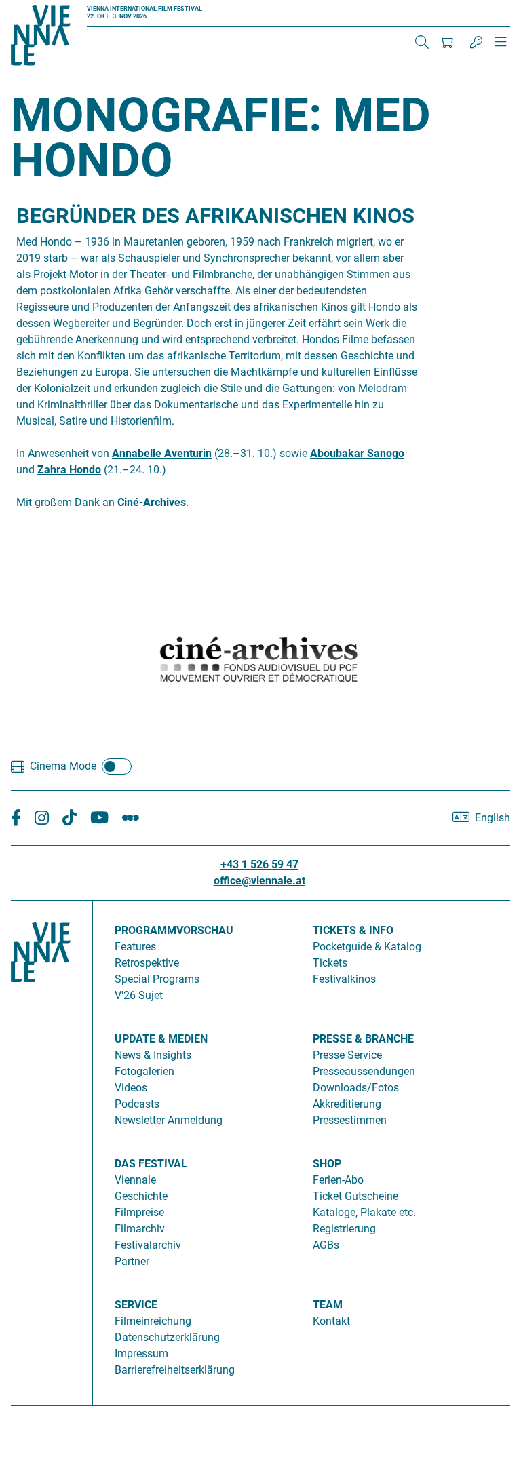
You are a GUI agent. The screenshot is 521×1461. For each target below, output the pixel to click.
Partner (132, 1261)
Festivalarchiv (148, 1245)
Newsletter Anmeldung (169, 1120)
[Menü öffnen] (500, 47)
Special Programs (157, 979)
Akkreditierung (347, 1103)
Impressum (141, 1353)
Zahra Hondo (69, 469)
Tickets (330, 962)
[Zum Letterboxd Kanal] (130, 818)
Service (136, 1304)
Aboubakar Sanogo (357, 453)
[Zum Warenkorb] (446, 42)
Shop (327, 1163)
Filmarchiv (140, 1228)
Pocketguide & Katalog (367, 946)
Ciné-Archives (151, 502)
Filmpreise (139, 1212)
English (492, 817)
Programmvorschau (174, 930)
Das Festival (151, 1163)
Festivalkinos (344, 979)
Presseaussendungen (364, 1071)
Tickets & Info (353, 930)
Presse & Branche (363, 1038)
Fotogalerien (144, 1071)
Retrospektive (147, 962)
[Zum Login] (476, 42)
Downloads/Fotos (356, 1087)
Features (135, 946)
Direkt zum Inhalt (40, 7)
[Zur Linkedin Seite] (42, 818)
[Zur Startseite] (41, 38)
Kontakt (331, 1320)
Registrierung (344, 1228)
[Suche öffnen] (422, 42)
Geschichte (141, 1196)
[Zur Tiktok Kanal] (69, 818)
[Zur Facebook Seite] (16, 818)
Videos (131, 1087)
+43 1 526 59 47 (259, 864)
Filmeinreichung (153, 1320)
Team (328, 1304)
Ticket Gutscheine (355, 1196)
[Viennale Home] (41, 1148)
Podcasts (137, 1103)
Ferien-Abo (338, 1179)
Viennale (135, 1179)
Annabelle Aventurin (162, 453)
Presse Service (347, 1055)
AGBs (326, 1245)
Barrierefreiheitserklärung (175, 1369)
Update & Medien (161, 1038)
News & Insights (153, 1055)
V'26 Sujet (139, 995)
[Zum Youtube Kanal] (99, 818)
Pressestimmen (350, 1120)
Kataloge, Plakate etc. (364, 1212)
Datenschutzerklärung (167, 1337)
